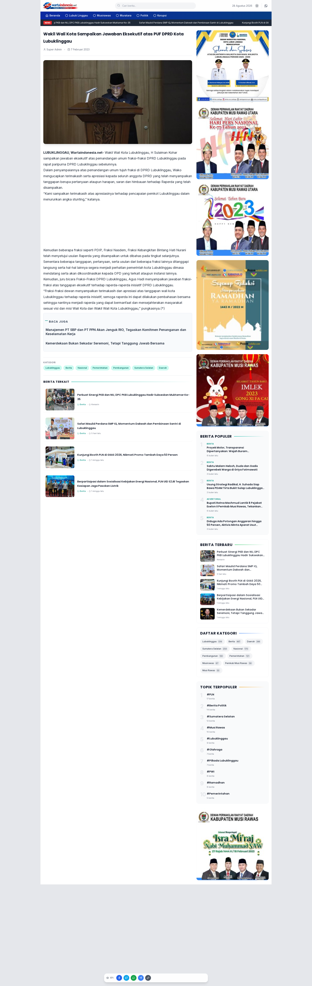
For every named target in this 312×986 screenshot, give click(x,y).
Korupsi (162, 15)
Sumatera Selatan (143, 367)
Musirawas (104, 15)
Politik (144, 15)
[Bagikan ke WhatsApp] (133, 978)
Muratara (125, 15)
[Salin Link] (148, 978)
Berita (69, 367)
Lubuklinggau (53, 367)
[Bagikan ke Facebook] (119, 978)
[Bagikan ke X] (126, 978)
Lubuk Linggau (78, 15)
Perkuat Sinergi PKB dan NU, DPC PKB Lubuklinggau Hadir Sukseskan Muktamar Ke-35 (73, 22)
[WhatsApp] (266, 5)
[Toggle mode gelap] (257, 6)
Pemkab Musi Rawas (238, 663)
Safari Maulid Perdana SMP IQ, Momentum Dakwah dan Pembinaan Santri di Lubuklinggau (175, 22)
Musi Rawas (210, 670)
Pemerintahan (100, 367)
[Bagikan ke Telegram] (141, 978)
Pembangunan (121, 367)
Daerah (163, 367)
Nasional (82, 367)
